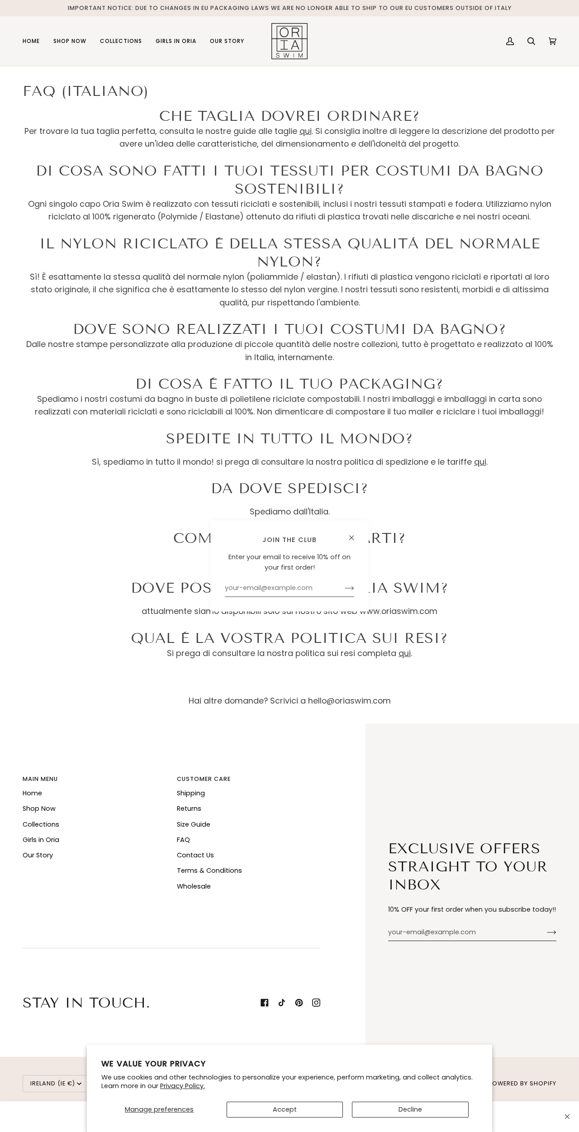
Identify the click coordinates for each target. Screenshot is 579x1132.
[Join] (544, 932)
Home (32, 793)
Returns (189, 808)
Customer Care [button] (204, 779)
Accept (285, 1109)
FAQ (183, 839)
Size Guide (193, 824)
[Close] (567, 1116)
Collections (41, 824)
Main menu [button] (40, 779)
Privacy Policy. (182, 1085)
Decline (410, 1109)
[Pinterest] (299, 1003)
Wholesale (194, 886)
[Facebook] (265, 1003)
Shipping (191, 793)
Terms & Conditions (209, 870)
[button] (70, 41)
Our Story (38, 855)
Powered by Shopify (522, 1083)
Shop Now (39, 808)
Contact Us (195, 855)
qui (305, 131)
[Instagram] (316, 1003)
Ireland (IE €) (52, 1083)
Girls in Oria (41, 839)
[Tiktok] (282, 1003)
